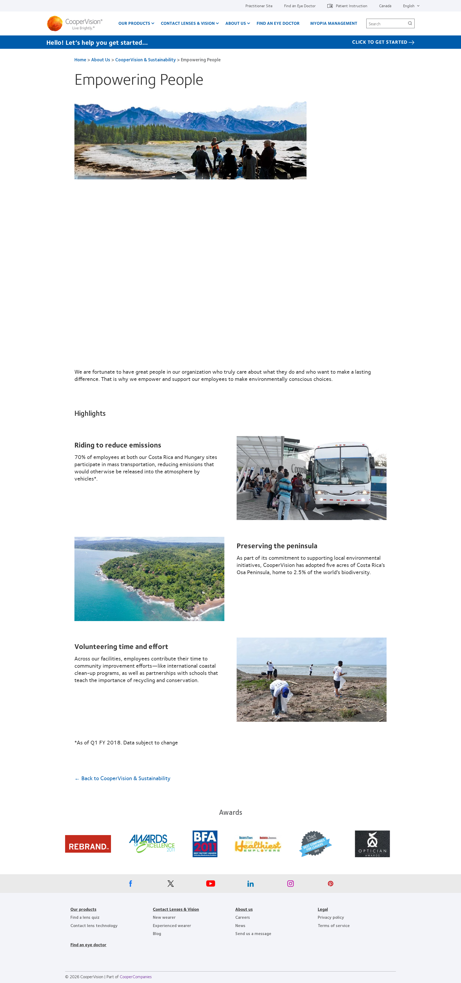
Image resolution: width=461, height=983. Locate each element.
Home (80, 59)
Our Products (134, 23)
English (409, 5)
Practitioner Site (258, 5)
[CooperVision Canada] (76, 23)
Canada (385, 5)
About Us (235, 23)
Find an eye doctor (88, 944)
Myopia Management (333, 23)
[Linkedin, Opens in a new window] (250, 885)
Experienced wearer (172, 925)
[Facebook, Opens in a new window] (130, 885)
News (240, 925)
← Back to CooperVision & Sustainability (122, 777)
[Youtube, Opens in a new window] (210, 885)
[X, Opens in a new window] (170, 885)
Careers (242, 917)
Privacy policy (331, 917)
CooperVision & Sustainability (145, 59)
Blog (157, 933)
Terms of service (334, 925)
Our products (83, 909)
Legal (323, 909)
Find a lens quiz (85, 917)
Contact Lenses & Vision (188, 23)
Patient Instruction (351, 5)
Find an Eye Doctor (300, 5)
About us (244, 909)
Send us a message (253, 933)
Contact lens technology (94, 925)
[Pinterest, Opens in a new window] (330, 885)
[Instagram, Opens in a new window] (290, 885)
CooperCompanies (136, 976)
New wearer (164, 917)
